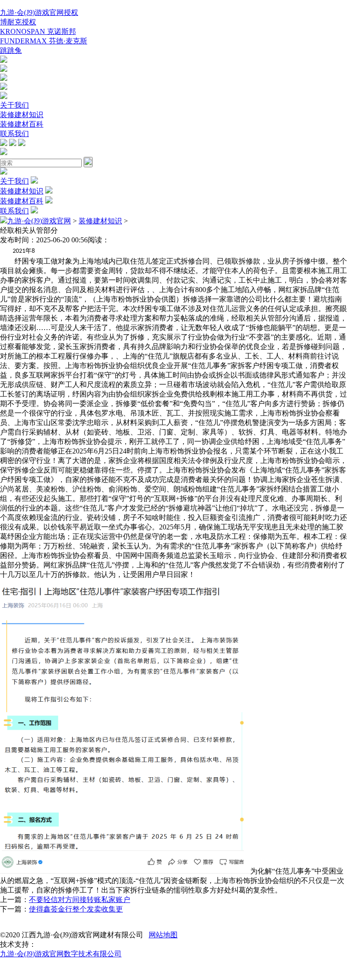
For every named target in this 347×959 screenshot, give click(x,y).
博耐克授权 (18, 22)
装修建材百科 (21, 124)
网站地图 (163, 935)
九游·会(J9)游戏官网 (39, 221)
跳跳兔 (11, 50)
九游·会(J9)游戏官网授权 (39, 12)
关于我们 (14, 105)
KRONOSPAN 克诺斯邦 (38, 31)
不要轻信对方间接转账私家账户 (79, 899)
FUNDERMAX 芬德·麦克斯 (43, 41)
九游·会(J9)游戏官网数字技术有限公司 (61, 954)
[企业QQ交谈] (3, 60)
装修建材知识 (21, 114)
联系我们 (14, 133)
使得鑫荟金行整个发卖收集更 (76, 909)
